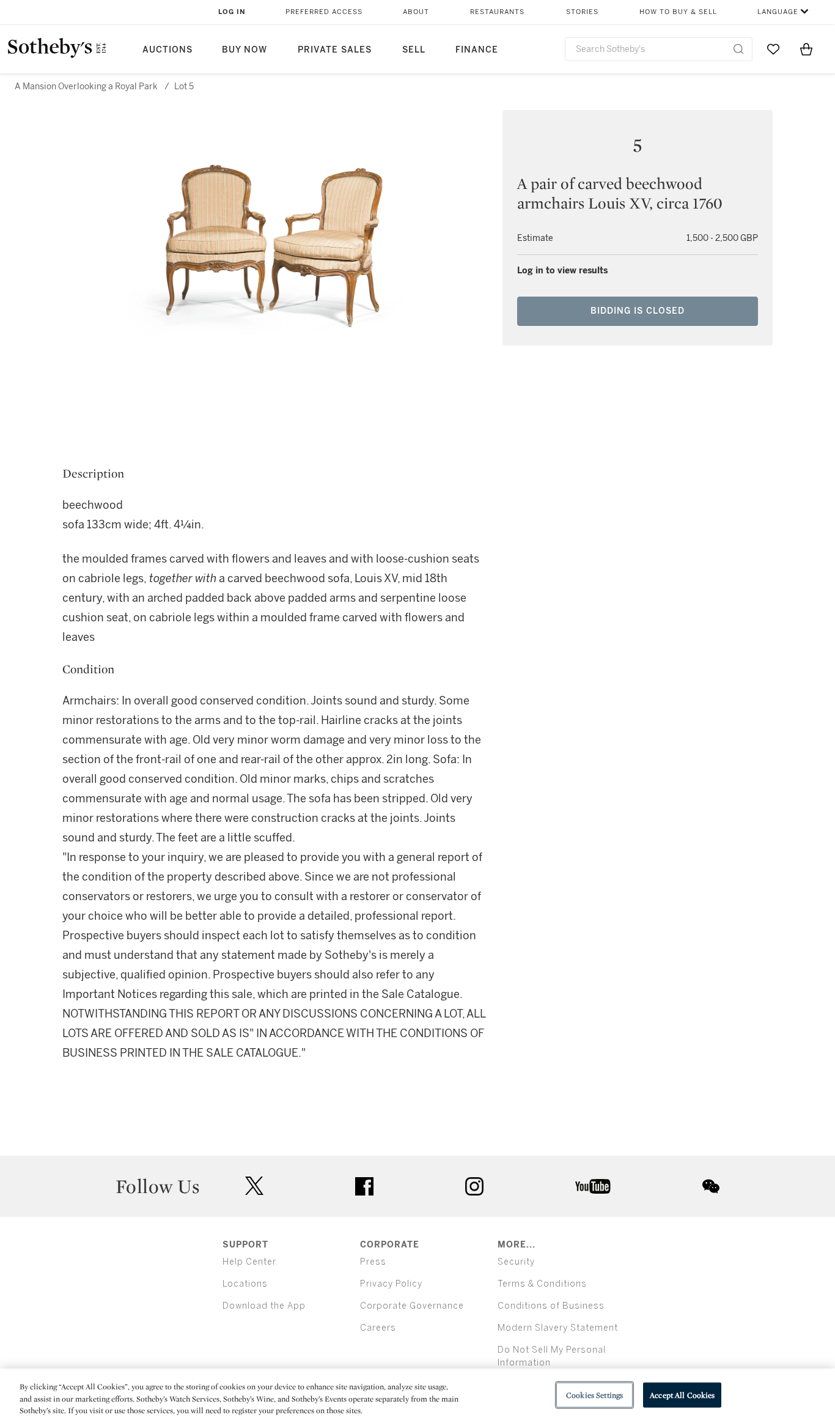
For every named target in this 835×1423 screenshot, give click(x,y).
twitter (254, 1186)
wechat (710, 1186)
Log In (232, 12)
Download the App (264, 1306)
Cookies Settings (594, 1394)
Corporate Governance (412, 1306)
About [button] (416, 12)
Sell (413, 50)
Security (516, 1262)
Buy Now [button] (244, 50)
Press (373, 1262)
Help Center (249, 1262)
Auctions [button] (167, 50)
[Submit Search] (738, 49)
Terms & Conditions (542, 1284)
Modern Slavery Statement (558, 1328)
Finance (476, 50)
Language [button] (777, 12)
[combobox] (658, 49)
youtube (593, 1186)
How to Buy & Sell (678, 12)
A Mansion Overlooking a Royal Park (86, 86)
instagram (474, 1186)
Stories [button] (582, 12)
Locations (245, 1284)
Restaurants (497, 12)
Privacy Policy (391, 1284)
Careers (378, 1328)
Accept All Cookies (682, 1394)
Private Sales (335, 50)
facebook (364, 1186)
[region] (417, 1396)
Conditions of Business (551, 1306)
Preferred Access (323, 12)
